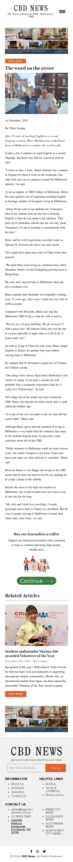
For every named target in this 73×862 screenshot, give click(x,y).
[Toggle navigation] (62, 12)
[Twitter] (44, 851)
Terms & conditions (53, 790)
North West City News (55, 832)
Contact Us (18, 796)
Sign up (55, 768)
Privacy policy (55, 795)
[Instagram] (37, 851)
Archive (51, 784)
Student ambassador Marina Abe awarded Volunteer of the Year (31, 653)
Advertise (17, 792)
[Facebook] (31, 851)
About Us (17, 784)
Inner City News (53, 811)
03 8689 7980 (21, 816)
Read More (15, 694)
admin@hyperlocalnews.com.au (22, 811)
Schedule (17, 788)
